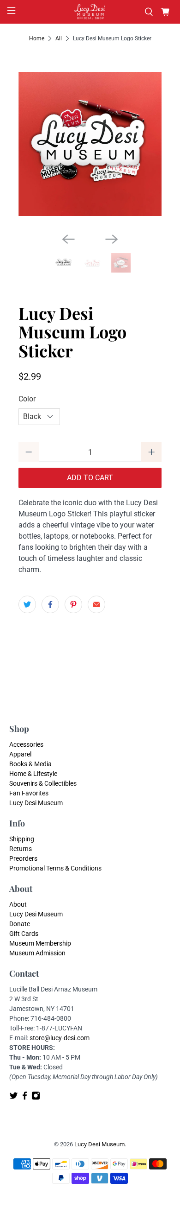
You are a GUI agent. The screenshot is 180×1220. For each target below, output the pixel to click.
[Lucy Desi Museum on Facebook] (24, 1097)
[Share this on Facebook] (50, 604)
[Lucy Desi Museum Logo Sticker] (90, 144)
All (58, 38)
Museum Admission (37, 953)
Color (27, 398)
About (18, 904)
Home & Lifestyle (33, 773)
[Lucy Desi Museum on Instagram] (35, 1097)
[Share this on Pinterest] (73, 604)
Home (36, 38)
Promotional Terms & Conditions (55, 868)
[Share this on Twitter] (27, 604)
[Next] (112, 239)
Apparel (20, 754)
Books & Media (30, 764)
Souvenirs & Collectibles (43, 783)
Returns (20, 848)
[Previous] (68, 239)
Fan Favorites (28, 793)
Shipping (21, 839)
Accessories (26, 744)
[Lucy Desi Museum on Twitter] (13, 1097)
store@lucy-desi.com (60, 1038)
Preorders (23, 858)
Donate (19, 924)
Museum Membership (40, 943)
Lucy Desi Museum (36, 803)
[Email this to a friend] (96, 604)
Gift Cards (23, 933)
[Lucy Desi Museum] (90, 11)
